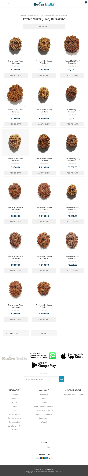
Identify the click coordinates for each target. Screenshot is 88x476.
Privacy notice (14, 422)
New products (14, 414)
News (15, 406)
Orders (44, 399)
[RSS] (48, 447)
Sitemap (15, 395)
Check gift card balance (44, 410)
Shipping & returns (15, 418)
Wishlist (44, 422)
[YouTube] (44, 447)
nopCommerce (48, 469)
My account (44, 395)
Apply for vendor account (73, 395)
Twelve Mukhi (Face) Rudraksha (15, 62)
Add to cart (15, 75)
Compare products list (44, 414)
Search (14, 403)
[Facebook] (39, 447)
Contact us (15, 399)
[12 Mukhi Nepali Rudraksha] (15, 45)
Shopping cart (44, 418)
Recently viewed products (44, 406)
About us (14, 430)
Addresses (44, 403)
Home (23, 15)
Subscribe (61, 379)
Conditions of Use (15, 426)
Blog (14, 410)
